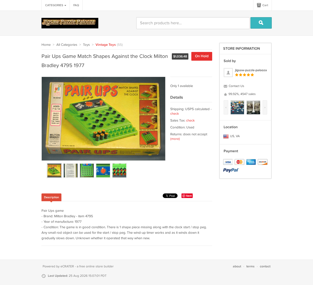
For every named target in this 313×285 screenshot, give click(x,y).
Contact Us (236, 86)
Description (51, 197)
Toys (86, 45)
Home (46, 45)
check (174, 114)
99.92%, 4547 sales (242, 94)
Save (189, 195)
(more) (175, 139)
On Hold (202, 56)
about (237, 266)
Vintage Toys (106, 45)
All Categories (66, 45)
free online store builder (96, 266)
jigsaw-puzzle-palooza (251, 70)
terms (250, 266)
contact (265, 266)
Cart (265, 5)
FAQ (76, 5)
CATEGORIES (54, 5)
